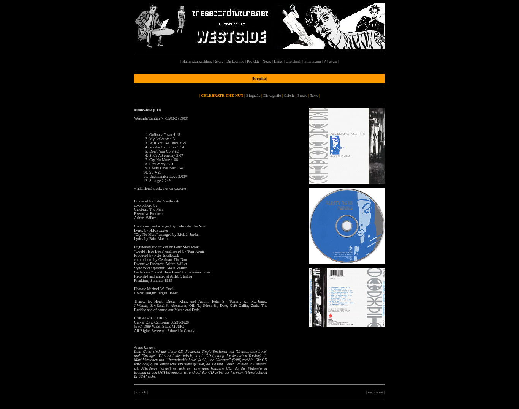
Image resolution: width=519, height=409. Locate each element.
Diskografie (235, 61)
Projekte (253, 61)
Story (219, 61)
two (333, 61)
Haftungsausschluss (197, 61)
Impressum (312, 61)
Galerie (289, 95)
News (267, 61)
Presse (302, 95)
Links (278, 61)
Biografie (253, 95)
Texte (314, 95)
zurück (141, 392)
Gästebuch (293, 61)
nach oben (375, 392)
